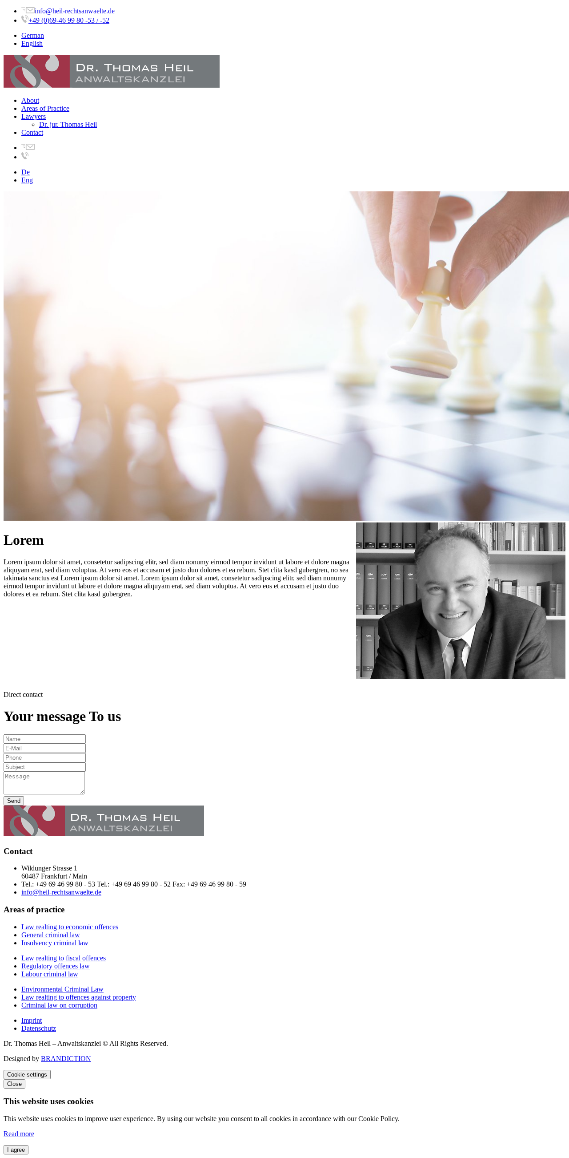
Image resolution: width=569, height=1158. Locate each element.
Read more (19, 1134)
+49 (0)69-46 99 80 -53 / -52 (68, 20)
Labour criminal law (49, 974)
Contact (32, 132)
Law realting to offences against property (78, 997)
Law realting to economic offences (69, 927)
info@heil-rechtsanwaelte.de (75, 11)
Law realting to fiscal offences (63, 958)
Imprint (31, 1020)
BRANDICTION (66, 1058)
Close (14, 1084)
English (32, 43)
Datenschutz (38, 1028)
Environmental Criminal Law (62, 989)
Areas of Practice (45, 108)
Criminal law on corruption (59, 1005)
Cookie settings (27, 1074)
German (32, 35)
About (30, 100)
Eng (27, 180)
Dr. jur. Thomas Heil (68, 124)
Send (13, 801)
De (25, 172)
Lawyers (33, 116)
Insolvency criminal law (54, 943)
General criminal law (50, 935)
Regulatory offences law (55, 966)
